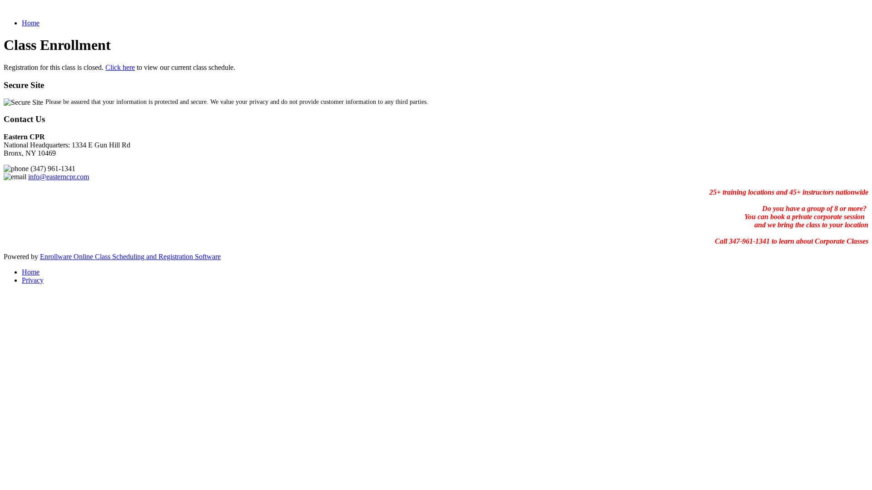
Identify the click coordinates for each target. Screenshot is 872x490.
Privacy (33, 280)
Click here (120, 67)
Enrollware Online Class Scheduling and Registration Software (130, 256)
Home (31, 23)
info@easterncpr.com (58, 177)
